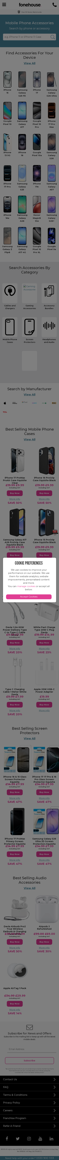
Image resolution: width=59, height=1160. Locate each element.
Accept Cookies (28, 596)
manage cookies (26, 586)
